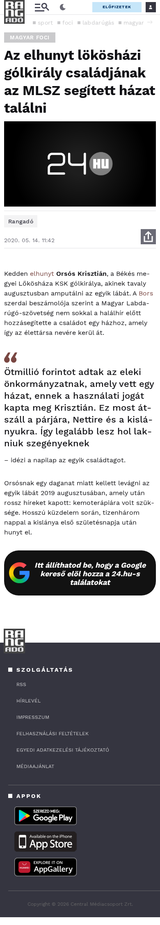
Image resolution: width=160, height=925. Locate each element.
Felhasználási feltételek (52, 733)
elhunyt (42, 273)
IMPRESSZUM (32, 717)
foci (67, 22)
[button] (150, 22)
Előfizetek (117, 7)
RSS (21, 684)
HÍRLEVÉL (28, 701)
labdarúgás (98, 22)
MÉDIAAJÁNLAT (35, 766)
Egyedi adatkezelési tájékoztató (62, 750)
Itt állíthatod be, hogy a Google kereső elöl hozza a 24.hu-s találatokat (90, 573)
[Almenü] (42, 7)
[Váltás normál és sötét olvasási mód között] (63, 7)
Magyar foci (30, 37)
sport (45, 22)
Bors (146, 293)
